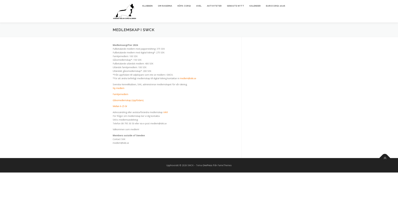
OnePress (207, 165)
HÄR (165, 112)
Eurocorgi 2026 (275, 6)
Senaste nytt (235, 6)
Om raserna (165, 6)
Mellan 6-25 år (120, 106)
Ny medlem (118, 88)
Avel (199, 6)
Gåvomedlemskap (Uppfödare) (128, 100)
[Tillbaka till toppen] (384, 157)
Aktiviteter (214, 6)
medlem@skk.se (188, 78)
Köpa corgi (184, 6)
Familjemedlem (120, 94)
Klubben (147, 6)
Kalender (255, 6)
